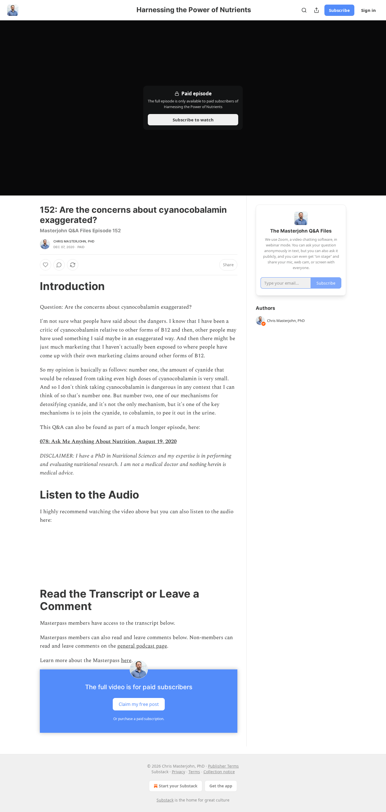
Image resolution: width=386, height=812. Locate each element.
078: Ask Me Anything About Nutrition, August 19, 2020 (108, 441)
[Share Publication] (316, 10)
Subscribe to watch (193, 120)
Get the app (220, 786)
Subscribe (339, 10)
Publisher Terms (223, 766)
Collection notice (219, 771)
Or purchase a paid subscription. (138, 718)
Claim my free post (139, 704)
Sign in (368, 10)
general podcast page (142, 646)
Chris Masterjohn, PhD (73, 241)
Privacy (178, 771)
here (126, 660)
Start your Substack (178, 786)
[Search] (304, 10)
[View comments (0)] (59, 264)
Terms (194, 771)
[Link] (31, 286)
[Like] (45, 264)
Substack (165, 800)
